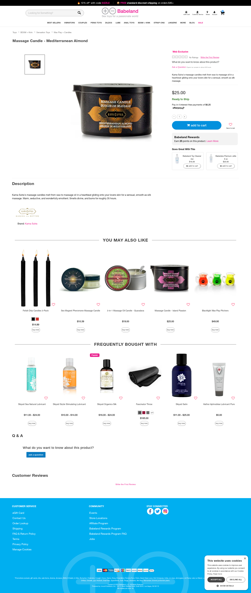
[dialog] (226, 572)
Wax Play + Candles (62, 32)
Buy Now (35, 330)
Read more (217, 574)
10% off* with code (93, 2)
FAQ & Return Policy (24, 533)
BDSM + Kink (26, 32)
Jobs (92, 538)
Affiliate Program (98, 523)
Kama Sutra (31, 223)
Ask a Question (179, 67)
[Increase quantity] (185, 117)
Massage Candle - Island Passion (170, 310)
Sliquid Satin (182, 404)
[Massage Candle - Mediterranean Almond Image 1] (114, 112)
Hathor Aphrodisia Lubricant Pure (219, 404)
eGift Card (18, 512)
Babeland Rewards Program (105, 528)
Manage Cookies (22, 549)
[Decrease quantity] (174, 117)
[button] (33, 319)
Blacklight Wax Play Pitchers (215, 310)
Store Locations (98, 518)
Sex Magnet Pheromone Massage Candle (80, 310)
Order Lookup (20, 523)
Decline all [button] (236, 579)
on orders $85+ (145, 2)
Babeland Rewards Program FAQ (108, 533)
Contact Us (19, 518)
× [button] (245, 558)
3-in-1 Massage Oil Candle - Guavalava (125, 310)
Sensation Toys (43, 32)
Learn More (212, 141)
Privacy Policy (20, 544)
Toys (15, 32)
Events (93, 512)
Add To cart (198, 125)
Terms (15, 538)
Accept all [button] (216, 579)
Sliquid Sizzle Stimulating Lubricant (69, 404)
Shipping (17, 528)
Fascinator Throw (144, 404)
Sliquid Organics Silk (106, 404)
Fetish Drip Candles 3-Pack (36, 310)
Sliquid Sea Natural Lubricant (32, 404)
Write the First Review (210, 57)
